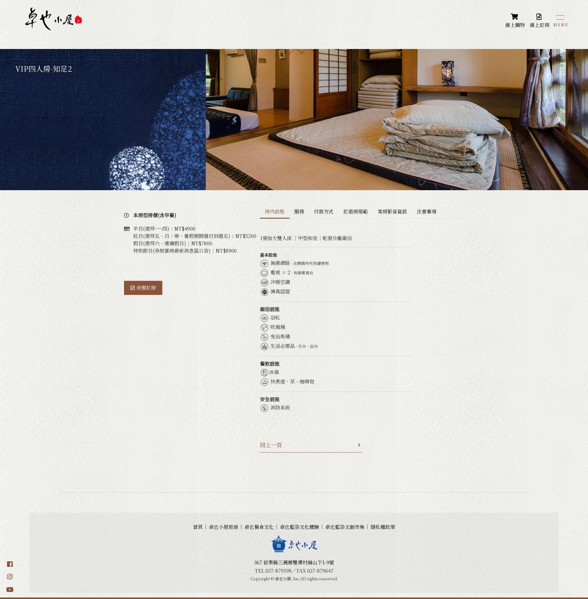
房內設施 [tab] (275, 211)
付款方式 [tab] (324, 211)
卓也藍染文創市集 (344, 526)
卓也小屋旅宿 (223, 526)
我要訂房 (146, 287)
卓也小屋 (283, 579)
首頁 (198, 526)
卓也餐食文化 (259, 526)
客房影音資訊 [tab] (392, 211)
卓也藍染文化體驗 (299, 526)
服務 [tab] (299, 211)
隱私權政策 (383, 526)
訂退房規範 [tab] (355, 211)
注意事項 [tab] (426, 211)
